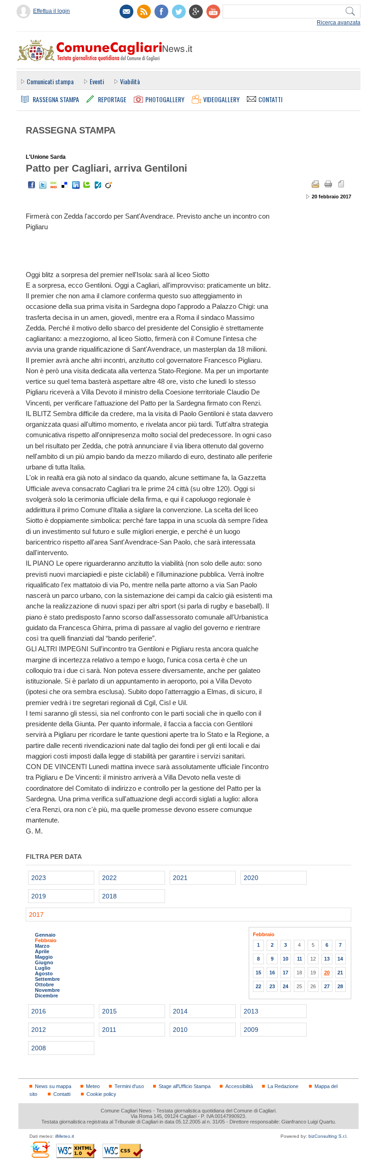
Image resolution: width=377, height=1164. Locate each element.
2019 (38, 896)
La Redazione (283, 1086)
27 (327, 986)
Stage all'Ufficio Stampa (185, 1086)
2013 (251, 1011)
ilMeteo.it (64, 1136)
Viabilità (130, 81)
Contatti (61, 1094)
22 (258, 986)
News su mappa (53, 1086)
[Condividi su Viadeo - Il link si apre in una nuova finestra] (109, 185)
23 (272, 986)
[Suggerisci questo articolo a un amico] (315, 184)
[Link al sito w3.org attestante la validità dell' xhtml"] (76, 1151)
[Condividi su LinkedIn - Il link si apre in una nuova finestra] (76, 185)
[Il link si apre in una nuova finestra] (161, 11)
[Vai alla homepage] (104, 50)
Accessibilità (239, 1086)
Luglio (43, 968)
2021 (180, 877)
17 (285, 972)
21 (340, 972)
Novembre (47, 990)
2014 (180, 1011)
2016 (38, 1011)
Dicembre (46, 995)
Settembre (47, 979)
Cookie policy (101, 1094)
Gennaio (45, 935)
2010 (180, 1029)
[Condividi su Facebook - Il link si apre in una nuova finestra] (31, 185)
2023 (38, 877)
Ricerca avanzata (338, 22)
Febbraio (46, 940)
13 (327, 958)
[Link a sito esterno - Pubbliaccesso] (39, 1149)
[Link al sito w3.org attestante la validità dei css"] (123, 1151)
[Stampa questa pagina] (328, 184)
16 (272, 972)
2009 (251, 1029)
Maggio (44, 957)
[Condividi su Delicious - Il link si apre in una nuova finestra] (65, 185)
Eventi (97, 81)
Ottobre (44, 984)
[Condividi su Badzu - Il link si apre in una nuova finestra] (98, 185)
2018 (109, 896)
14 (340, 958)
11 (299, 958)
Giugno (44, 962)
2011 (109, 1029)
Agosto (44, 973)
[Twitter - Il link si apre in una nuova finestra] (42, 185)
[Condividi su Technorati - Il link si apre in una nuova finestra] (87, 185)
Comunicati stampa (50, 81)
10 (285, 958)
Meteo (93, 1086)
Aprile (42, 951)
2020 (251, 877)
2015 (109, 1011)
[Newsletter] (126, 11)
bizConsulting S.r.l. (328, 1136)
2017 (36, 914)
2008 (38, 1048)
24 (285, 986)
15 (258, 972)
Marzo (42, 946)
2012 (38, 1029)
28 (340, 986)
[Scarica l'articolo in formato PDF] (341, 184)
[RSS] (144, 11)
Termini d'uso (129, 1086)
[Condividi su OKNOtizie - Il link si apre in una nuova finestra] (53, 185)
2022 (109, 877)
